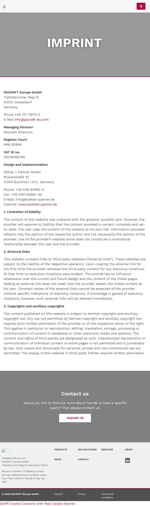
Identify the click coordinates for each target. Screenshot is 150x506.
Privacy (82, 494)
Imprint (58, 494)
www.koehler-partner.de (37, 204)
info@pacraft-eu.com (32, 119)
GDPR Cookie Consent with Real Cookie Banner (37, 503)
